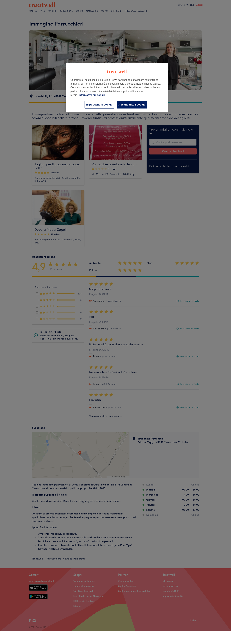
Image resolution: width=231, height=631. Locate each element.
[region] (117, 87)
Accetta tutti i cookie (132, 104)
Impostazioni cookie (99, 104)
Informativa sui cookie (92, 95)
